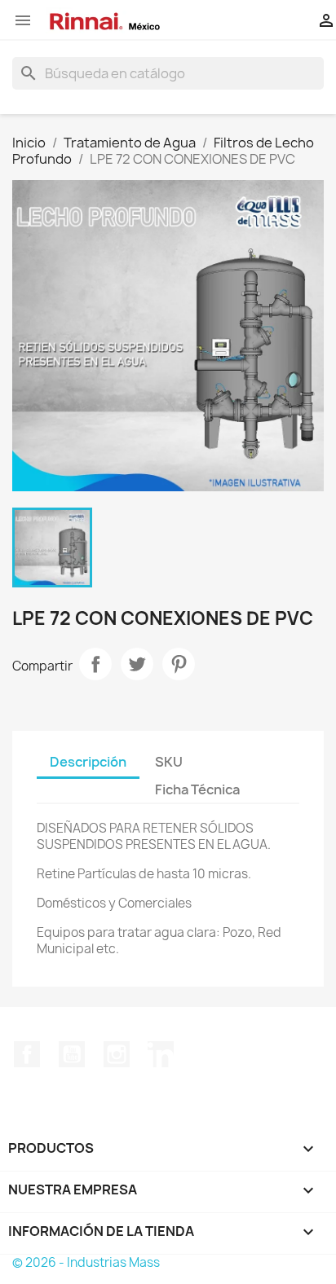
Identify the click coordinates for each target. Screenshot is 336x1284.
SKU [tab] (169, 762)
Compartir (95, 664)
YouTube (72, 1054)
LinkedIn (161, 1054)
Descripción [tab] (88, 762)
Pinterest (178, 664)
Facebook (27, 1054)
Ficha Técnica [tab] (197, 789)
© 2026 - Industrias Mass (86, 1262)
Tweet (137, 664)
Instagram (117, 1054)
